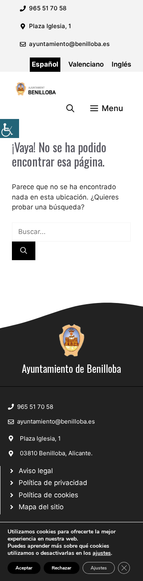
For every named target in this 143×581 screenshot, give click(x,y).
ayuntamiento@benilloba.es (69, 44)
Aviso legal (36, 471)
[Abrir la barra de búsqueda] (70, 108)
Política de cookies (48, 495)
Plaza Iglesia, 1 (40, 438)
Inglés (121, 64)
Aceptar (24, 568)
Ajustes (99, 568)
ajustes (102, 553)
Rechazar (62, 568)
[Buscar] (23, 251)
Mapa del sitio (41, 507)
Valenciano (86, 64)
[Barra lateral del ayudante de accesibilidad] (9, 128)
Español (45, 64)
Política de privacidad (53, 483)
